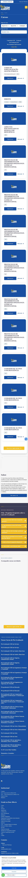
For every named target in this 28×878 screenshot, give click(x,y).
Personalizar (14, 871)
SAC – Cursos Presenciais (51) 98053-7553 (10, 794)
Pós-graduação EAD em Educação (10, 687)
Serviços (3, 808)
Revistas (2, 827)
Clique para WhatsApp (23, 1)
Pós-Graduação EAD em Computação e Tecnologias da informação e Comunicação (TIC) (12, 695)
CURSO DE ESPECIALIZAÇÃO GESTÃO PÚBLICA (11, 69)
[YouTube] (6, 777)
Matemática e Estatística (7, 753)
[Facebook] (4, 777)
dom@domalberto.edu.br (6, 849)
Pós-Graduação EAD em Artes (9, 733)
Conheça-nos (3, 811)
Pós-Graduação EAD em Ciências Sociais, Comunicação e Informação (12, 707)
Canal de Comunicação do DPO (7, 832)
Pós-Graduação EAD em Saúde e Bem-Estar (13, 651)
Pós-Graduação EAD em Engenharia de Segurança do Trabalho (11, 678)
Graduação (18, 40)
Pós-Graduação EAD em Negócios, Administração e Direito (10, 658)
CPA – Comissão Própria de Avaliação (9, 824)
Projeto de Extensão (5, 829)
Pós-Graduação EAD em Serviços (10, 644)
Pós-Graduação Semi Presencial (14, 44)
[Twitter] (8, 777)
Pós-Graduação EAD (14, 42)
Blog (2, 833)
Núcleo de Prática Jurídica (6, 826)
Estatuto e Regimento (5, 816)
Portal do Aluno (4, 796)
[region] (14, 867)
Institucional (3, 810)
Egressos (3, 822)
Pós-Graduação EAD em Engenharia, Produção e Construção (14, 668)
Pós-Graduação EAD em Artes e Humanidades (13, 726)
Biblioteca (3, 797)
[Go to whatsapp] (3, 875)
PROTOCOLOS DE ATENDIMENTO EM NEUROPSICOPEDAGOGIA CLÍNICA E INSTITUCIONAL (14, 163)
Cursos (2, 805)
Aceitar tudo (14, 868)
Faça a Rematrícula (5, 813)
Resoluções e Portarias (5, 819)
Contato (2, 835)
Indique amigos (7, 1)
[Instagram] (1, 777)
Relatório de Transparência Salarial (8, 830)
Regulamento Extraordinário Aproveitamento (10, 818)
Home (2, 12)
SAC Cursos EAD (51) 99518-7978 (8, 792)
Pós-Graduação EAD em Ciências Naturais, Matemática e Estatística (12, 717)
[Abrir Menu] (26, 7)
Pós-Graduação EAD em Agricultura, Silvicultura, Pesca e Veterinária (11, 740)
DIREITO (7, 99)
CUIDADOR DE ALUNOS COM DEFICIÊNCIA (13, 369)
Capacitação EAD (11, 40)
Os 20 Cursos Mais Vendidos (8, 749)
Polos (2, 807)
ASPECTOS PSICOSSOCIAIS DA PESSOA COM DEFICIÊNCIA (11, 129)
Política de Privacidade (5, 821)
